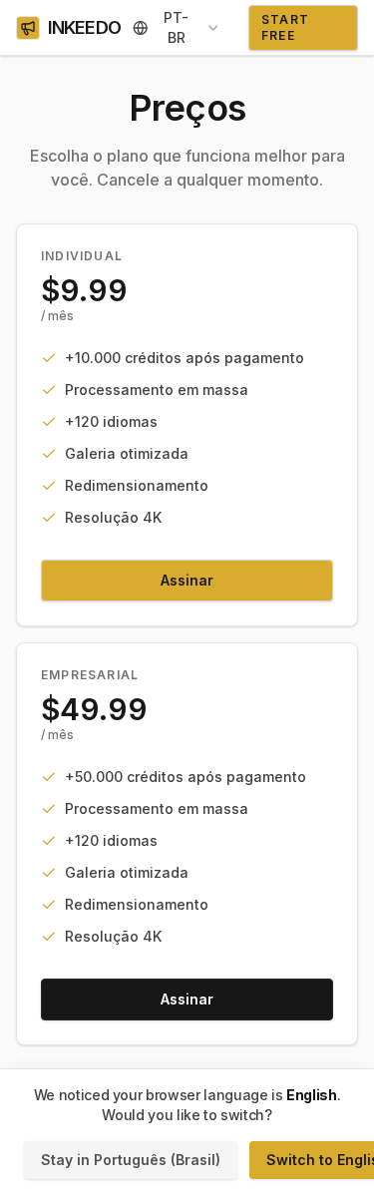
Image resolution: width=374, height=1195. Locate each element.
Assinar (187, 580)
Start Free (285, 27)
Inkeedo (84, 27)
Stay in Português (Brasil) (130, 1159)
